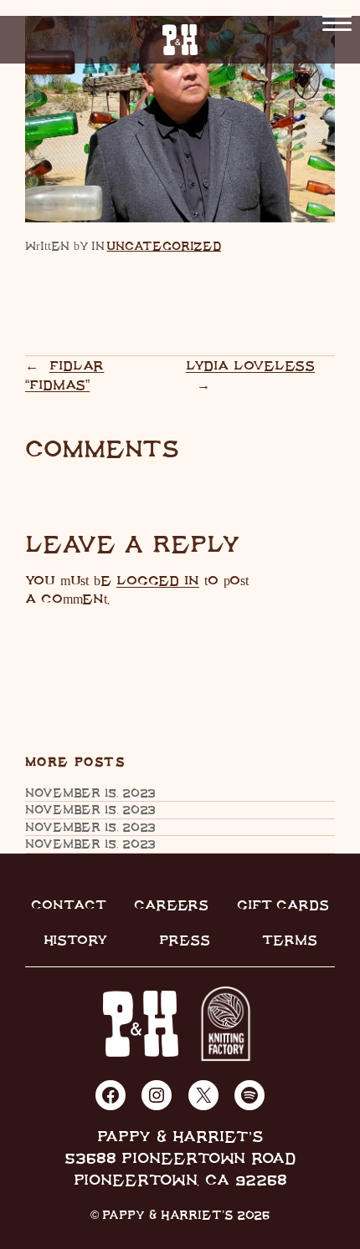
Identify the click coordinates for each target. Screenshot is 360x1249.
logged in (157, 580)
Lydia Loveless (251, 365)
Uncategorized (163, 246)
